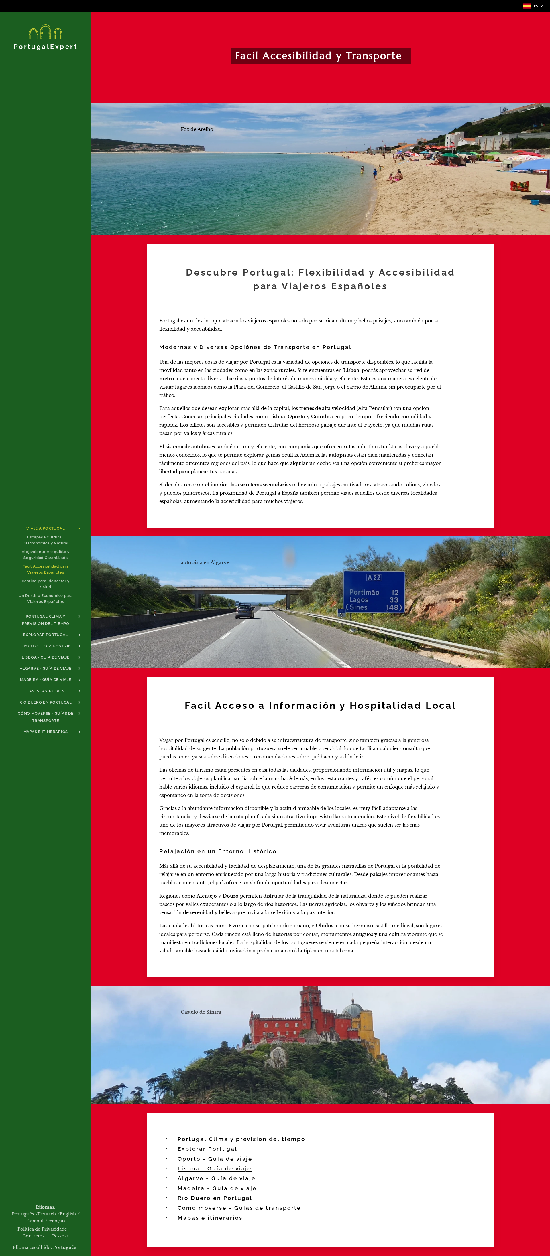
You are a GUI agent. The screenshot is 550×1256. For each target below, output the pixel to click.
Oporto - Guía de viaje (215, 1159)
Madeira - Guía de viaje (217, 1188)
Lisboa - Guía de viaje (215, 1168)
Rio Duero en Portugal (215, 1198)
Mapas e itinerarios (210, 1218)
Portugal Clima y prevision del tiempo (241, 1139)
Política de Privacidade (42, 1229)
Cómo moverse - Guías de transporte (239, 1208)
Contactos (34, 1236)
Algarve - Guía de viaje (217, 1178)
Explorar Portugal (207, 1149)
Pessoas (60, 1236)
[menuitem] (45, 528)
